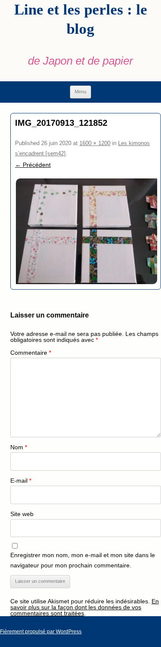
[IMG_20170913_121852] (85, 231)
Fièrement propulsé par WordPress (41, 632)
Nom (18, 447)
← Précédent (33, 164)
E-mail (20, 480)
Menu (80, 91)
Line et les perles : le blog (80, 19)
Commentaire (30, 352)
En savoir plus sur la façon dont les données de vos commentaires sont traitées (84, 607)
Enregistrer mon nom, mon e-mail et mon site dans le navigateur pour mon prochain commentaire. (82, 560)
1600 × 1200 (94, 143)
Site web (21, 513)
